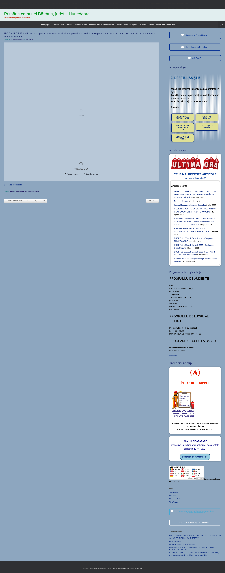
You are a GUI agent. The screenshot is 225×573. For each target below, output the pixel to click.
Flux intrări (172, 496)
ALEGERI (143, 24)
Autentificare (173, 492)
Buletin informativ (181, 201)
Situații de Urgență (130, 24)
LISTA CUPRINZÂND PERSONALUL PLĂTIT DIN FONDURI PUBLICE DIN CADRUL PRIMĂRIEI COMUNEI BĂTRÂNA (195, 194)
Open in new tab (91, 174)
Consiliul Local (58, 24)
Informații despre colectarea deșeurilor (190, 205)
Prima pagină (45, 24)
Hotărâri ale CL (19, 191)
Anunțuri (12, 191)
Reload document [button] (73, 174)
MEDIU (151, 24)
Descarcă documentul (13, 184)
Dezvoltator (29, 39)
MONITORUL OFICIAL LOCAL (166, 24)
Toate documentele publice (31, 191)
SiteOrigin (139, 568)
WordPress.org (174, 502)
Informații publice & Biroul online (101, 24)
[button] (221, 24)
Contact (119, 24)
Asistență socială (81, 24)
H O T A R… (152, 201)
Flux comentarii (174, 499)
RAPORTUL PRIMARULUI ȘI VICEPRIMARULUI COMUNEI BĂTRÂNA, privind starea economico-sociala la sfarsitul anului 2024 (194, 221)
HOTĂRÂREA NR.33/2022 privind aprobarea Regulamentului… (25, 201)
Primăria (69, 24)
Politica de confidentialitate (121, 568)
